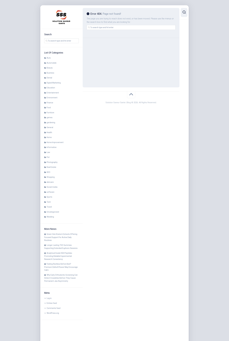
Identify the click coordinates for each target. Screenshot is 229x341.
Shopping (51, 177)
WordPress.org (53, 313)
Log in (49, 298)
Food (49, 107)
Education (51, 88)
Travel (49, 207)
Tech (49, 202)
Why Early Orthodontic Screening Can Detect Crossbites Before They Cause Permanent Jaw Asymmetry (61, 278)
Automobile (51, 63)
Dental (49, 78)
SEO (48, 172)
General (50, 127)
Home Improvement (55, 142)
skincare (50, 182)
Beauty (50, 68)
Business (50, 73)
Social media (52, 187)
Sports (49, 197)
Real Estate (51, 167)
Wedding (50, 217)
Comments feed (53, 308)
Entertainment (53, 93)
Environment (52, 98)
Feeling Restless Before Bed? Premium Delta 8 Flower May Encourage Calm (61, 267)
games (49, 117)
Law (48, 152)
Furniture (50, 113)
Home (49, 137)
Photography (52, 162)
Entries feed (52, 303)
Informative (51, 147)
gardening (51, 122)
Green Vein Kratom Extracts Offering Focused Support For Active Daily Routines (60, 237)
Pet (48, 157)
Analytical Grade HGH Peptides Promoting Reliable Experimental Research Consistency (58, 256)
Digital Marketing (54, 83)
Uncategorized (53, 212)
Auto (49, 58)
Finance (50, 103)
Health (49, 132)
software (50, 192)
